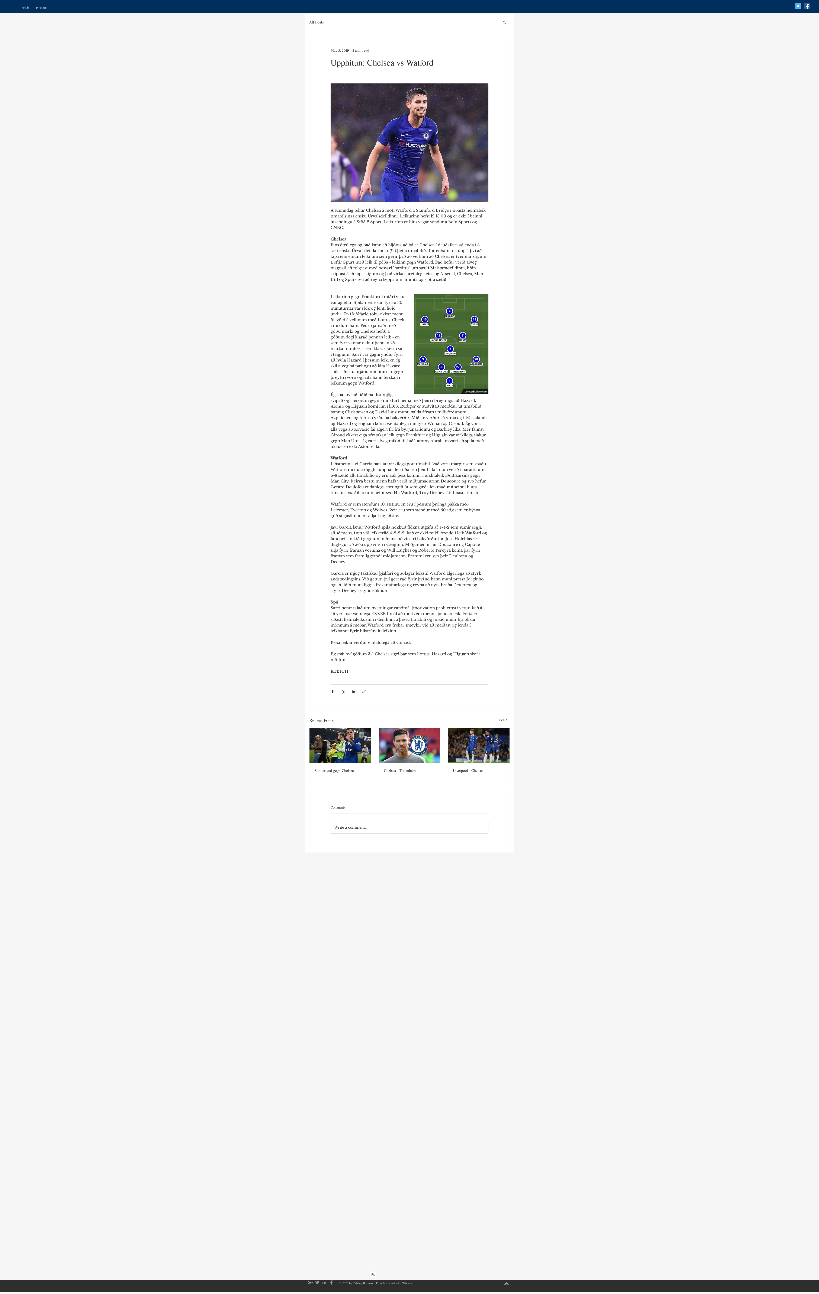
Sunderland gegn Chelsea (334, 770)
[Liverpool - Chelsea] (479, 745)
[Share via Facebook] (333, 691)
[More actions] (485, 50)
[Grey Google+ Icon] (310, 1282)
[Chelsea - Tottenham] (409, 745)
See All (504, 720)
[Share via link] (364, 691)
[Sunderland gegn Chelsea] (340, 745)
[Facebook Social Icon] (807, 6)
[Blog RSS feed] (373, 1275)
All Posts (316, 22)
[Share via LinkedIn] (353, 691)
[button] (504, 22)
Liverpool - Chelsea (468, 770)
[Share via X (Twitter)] (343, 691)
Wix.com (407, 1283)
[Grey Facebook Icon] (331, 1282)
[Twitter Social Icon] (798, 6)
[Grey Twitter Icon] (317, 1282)
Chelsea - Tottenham (400, 770)
